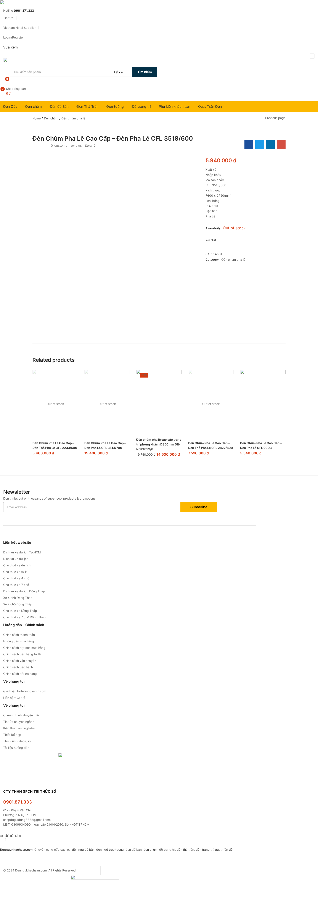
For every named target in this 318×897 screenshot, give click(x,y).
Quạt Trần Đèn (210, 106)
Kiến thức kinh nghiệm (19, 728)
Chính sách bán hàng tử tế (22, 654)
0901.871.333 (17, 802)
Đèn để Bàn (60, 106)
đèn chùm (150, 849)
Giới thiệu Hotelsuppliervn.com (24, 691)
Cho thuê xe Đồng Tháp (20, 610)
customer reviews (66, 145)
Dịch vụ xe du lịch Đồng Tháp (24, 591)
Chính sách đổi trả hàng (20, 673)
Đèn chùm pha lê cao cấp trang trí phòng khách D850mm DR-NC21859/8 (158, 444)
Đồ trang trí (142, 106)
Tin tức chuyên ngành (18, 721)
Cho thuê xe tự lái (15, 572)
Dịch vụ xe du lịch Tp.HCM (22, 552)
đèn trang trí (204, 849)
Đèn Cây (10, 106)
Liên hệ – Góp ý (14, 697)
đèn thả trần (185, 849)
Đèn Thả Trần (88, 106)
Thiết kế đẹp (12, 734)
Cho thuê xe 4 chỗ (16, 578)
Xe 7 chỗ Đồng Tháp (17, 604)
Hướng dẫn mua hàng (18, 641)
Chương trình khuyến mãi (21, 715)
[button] (26, 91)
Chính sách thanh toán (19, 635)
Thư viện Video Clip (17, 741)
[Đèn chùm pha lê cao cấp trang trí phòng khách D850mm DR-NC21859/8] (159, 402)
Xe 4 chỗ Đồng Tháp (17, 598)
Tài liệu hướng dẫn (16, 747)
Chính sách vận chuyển (19, 660)
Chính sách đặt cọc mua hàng (24, 647)
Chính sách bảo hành (18, 667)
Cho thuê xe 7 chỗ (16, 585)
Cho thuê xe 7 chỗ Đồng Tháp (24, 617)
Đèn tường (115, 106)
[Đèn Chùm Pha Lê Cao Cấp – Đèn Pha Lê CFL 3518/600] (248, 144)
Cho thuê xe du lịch (17, 565)
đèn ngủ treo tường (110, 849)
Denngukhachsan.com (17, 849)
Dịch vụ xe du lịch (15, 559)
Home (36, 118)
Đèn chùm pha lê (73, 118)
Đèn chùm (34, 106)
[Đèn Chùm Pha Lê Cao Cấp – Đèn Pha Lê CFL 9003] (263, 404)
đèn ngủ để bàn (83, 849)
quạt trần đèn (224, 849)
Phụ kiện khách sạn (175, 106)
